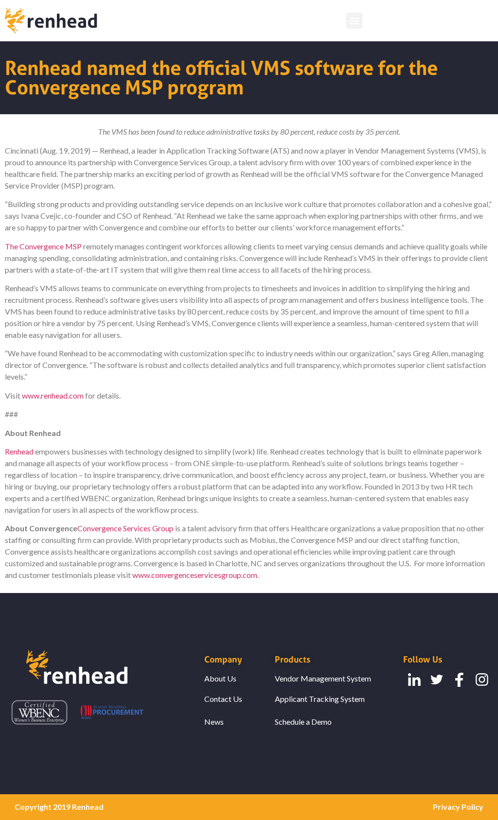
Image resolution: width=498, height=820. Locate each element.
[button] (354, 21)
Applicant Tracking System (320, 698)
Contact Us (223, 698)
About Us (220, 678)
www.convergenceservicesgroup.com (194, 574)
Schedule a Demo (303, 721)
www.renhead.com (52, 395)
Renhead (19, 451)
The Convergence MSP (43, 246)
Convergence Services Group (125, 528)
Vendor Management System (323, 678)
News (214, 721)
